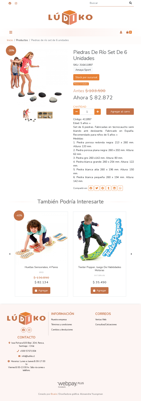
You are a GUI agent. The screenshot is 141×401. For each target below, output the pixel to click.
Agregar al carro (120, 111)
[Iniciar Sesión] (121, 32)
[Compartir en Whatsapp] (120, 188)
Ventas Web (100, 319)
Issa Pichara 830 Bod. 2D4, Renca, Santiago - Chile (27, 344)
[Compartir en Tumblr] (108, 188)
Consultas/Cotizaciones (106, 324)
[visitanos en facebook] (10, 3)
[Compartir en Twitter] (96, 188)
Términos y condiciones (61, 324)
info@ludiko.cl (28, 356)
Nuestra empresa (59, 319)
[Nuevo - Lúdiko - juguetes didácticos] (70, 17)
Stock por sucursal (86, 77)
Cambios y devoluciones (62, 329)
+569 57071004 (28, 351)
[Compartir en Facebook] (90, 188)
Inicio (10, 40)
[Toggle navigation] (10, 32)
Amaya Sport (83, 70)
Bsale (54, 394)
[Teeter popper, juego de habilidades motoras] (99, 238)
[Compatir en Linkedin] (114, 188)
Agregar (43, 290)
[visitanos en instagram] (16, 3)
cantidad (79, 107)
